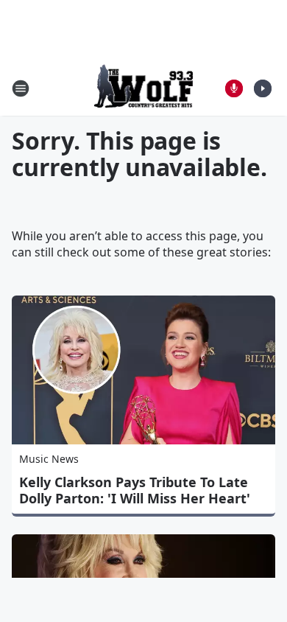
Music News (49, 459)
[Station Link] (143, 88)
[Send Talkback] (234, 88)
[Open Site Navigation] (20, 88)
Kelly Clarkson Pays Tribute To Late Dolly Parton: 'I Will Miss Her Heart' (134, 490)
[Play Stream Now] (263, 88)
